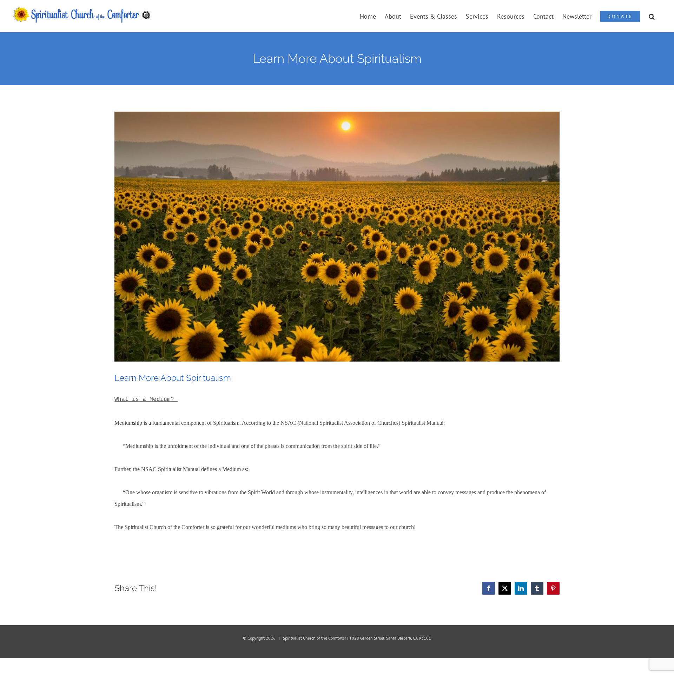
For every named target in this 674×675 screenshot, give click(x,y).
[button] (652, 16)
